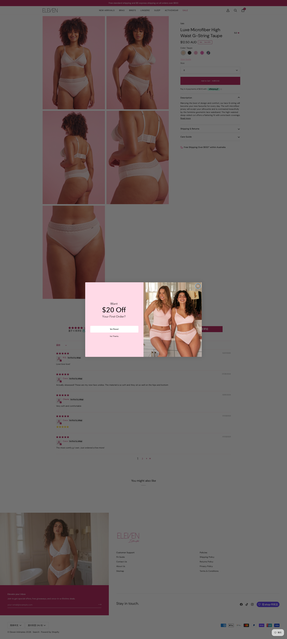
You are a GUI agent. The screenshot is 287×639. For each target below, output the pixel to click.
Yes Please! (114, 329)
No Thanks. (114, 336)
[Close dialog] (198, 286)
